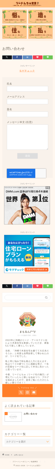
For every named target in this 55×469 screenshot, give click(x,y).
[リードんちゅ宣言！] (27, 4)
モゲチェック (27, 70)
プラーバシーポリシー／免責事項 (25, 461)
